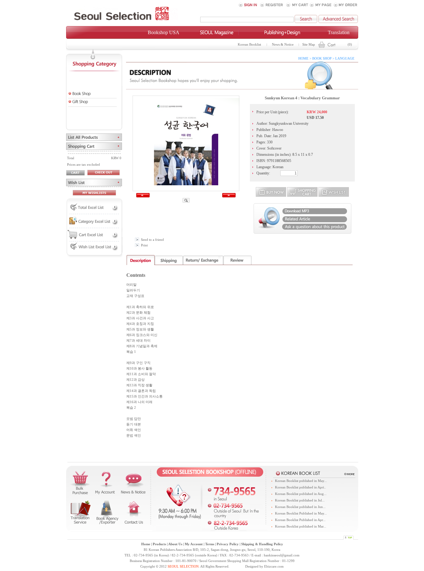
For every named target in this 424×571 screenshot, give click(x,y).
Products (159, 544)
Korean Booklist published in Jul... (300, 500)
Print (144, 245)
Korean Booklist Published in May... (301, 513)
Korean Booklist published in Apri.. (300, 487)
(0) (350, 44)
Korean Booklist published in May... (301, 481)
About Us (175, 544)
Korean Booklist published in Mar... (300, 526)
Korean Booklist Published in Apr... (300, 520)
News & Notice (283, 44)
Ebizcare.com (274, 566)
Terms (209, 544)
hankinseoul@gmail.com (282, 555)
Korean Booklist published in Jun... (300, 507)
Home (145, 544)
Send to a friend (152, 239)
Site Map (308, 44)
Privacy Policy (228, 544)
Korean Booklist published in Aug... (301, 494)
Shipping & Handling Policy (262, 544)
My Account (194, 544)
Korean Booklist (249, 44)
